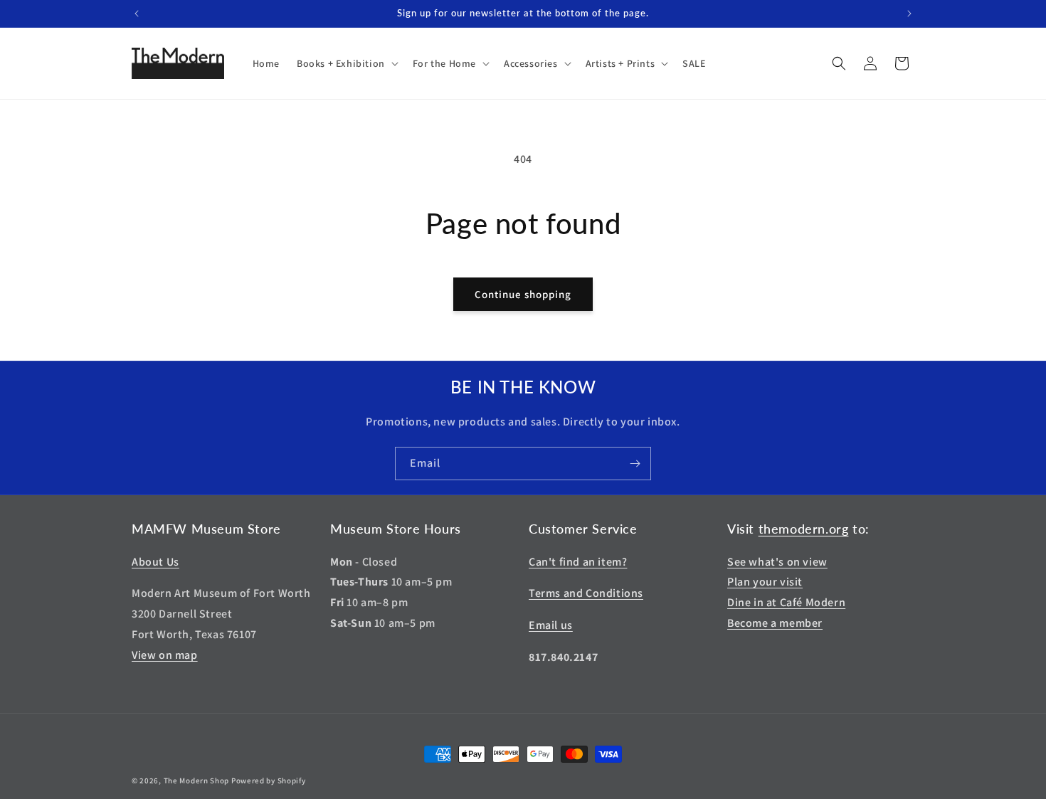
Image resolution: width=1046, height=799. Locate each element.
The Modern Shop (197, 780)
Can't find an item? (578, 561)
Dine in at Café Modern (786, 602)
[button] (346, 63)
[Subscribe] (634, 463)
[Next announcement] (909, 13)
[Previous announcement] (136, 13)
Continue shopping (523, 294)
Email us (551, 625)
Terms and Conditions (586, 593)
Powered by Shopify (268, 780)
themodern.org (804, 528)
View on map (165, 654)
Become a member (775, 622)
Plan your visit (765, 581)
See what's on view (777, 561)
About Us (155, 561)
